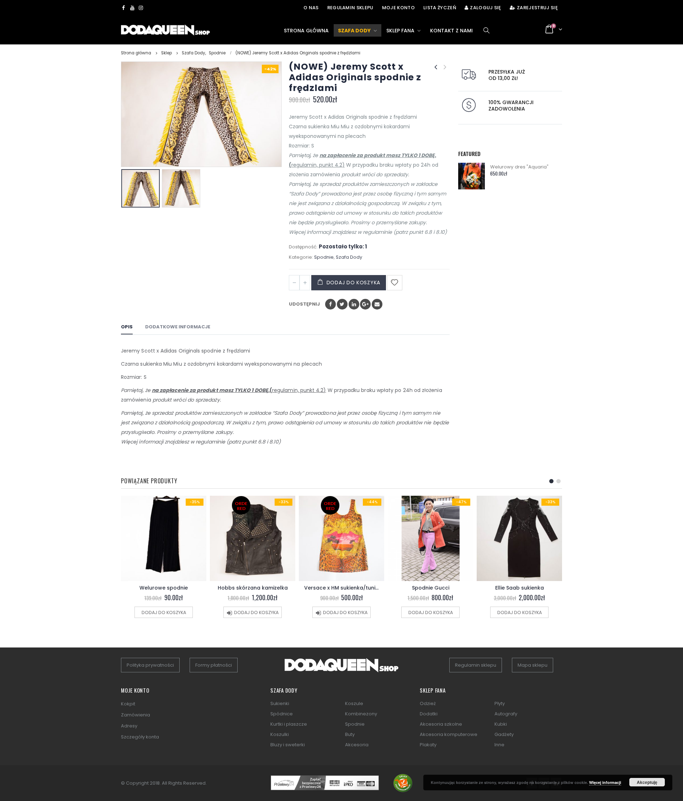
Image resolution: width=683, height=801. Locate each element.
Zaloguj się (485, 7)
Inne (499, 744)
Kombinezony (361, 713)
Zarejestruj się (537, 7)
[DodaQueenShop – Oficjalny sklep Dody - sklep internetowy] (165, 30)
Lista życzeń (439, 7)
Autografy (505, 713)
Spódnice (281, 713)
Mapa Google (365, 304)
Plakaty (428, 744)
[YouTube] (132, 8)
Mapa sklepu (532, 665)
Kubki (500, 724)
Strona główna (306, 30)
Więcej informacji (605, 782)
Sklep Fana (400, 30)
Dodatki (429, 713)
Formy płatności (213, 665)
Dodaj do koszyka (353, 282)
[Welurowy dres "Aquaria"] (471, 176)
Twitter (342, 304)
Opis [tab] (127, 326)
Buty (350, 734)
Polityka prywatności (150, 665)
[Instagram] (141, 8)
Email (377, 304)
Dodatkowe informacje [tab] (177, 326)
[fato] (341, 669)
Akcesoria (357, 744)
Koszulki (279, 734)
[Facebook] (123, 8)
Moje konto (398, 7)
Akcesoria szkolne (441, 724)
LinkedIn (354, 304)
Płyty (499, 703)
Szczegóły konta (140, 736)
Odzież (428, 703)
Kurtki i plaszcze (288, 724)
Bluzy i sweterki (287, 744)
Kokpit (128, 703)
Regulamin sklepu (350, 7)
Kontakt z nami (451, 30)
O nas (311, 7)
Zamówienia (135, 714)
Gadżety (504, 734)
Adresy (129, 725)
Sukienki (279, 703)
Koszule (354, 703)
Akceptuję (647, 782)
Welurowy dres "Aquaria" (519, 167)
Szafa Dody (354, 30)
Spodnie (324, 257)
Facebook (330, 304)
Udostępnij (304, 304)
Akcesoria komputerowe (448, 734)
